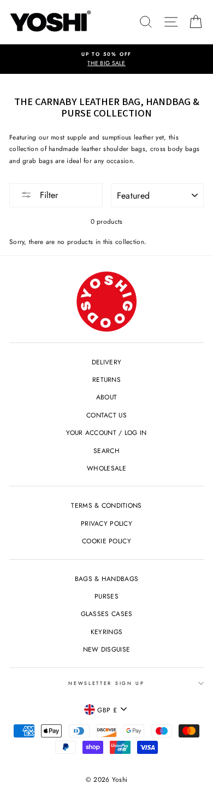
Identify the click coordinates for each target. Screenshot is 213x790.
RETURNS (106, 379)
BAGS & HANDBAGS (106, 578)
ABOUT (106, 397)
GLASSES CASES (107, 613)
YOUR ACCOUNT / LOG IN (106, 432)
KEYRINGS (106, 631)
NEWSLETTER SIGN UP (106, 683)
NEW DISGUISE (107, 649)
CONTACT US (106, 415)
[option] (106, 59)
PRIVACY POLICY (106, 523)
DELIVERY (106, 362)
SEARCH (106, 450)
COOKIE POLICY (106, 540)
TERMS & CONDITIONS (106, 505)
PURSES (106, 596)
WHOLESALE (106, 468)
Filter (47, 195)
